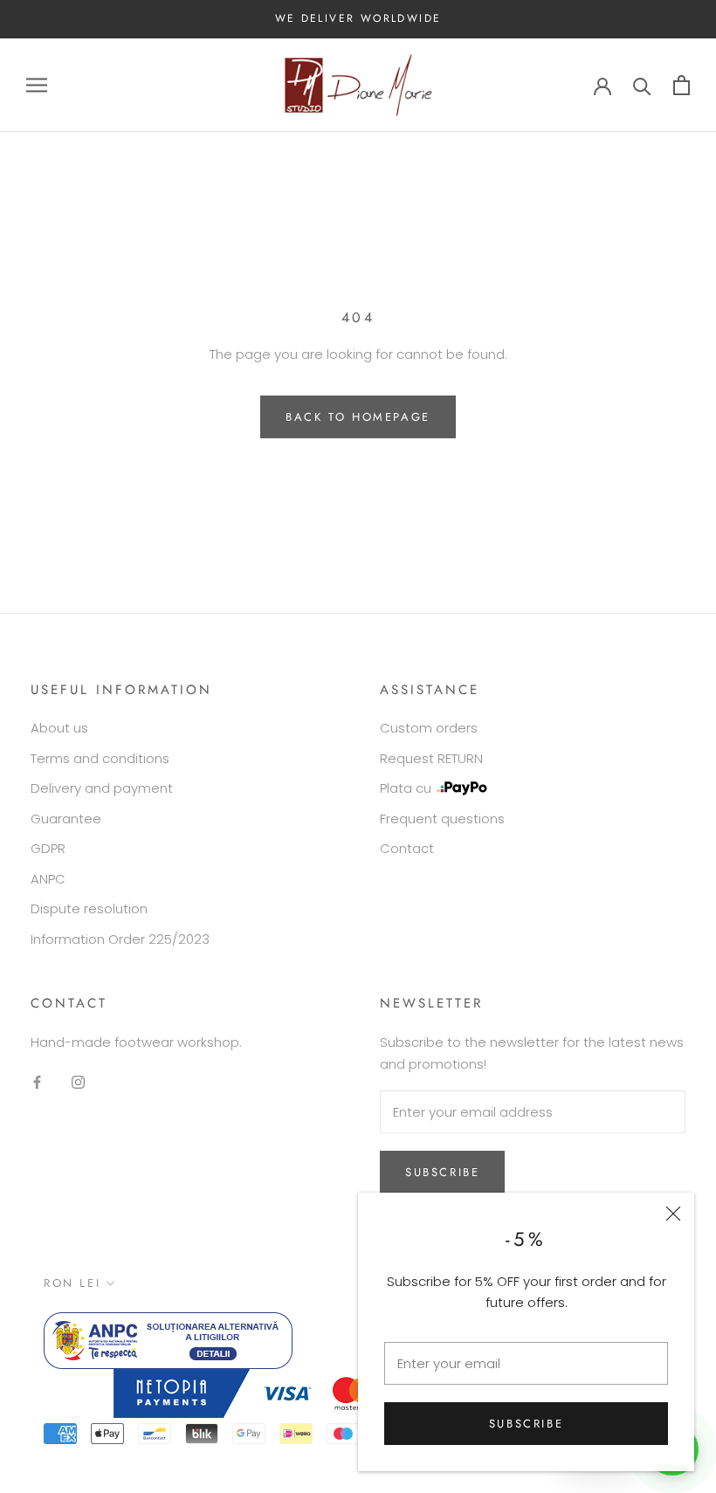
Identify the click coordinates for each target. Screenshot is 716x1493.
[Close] (673, 1213)
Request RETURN (431, 758)
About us (59, 728)
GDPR (48, 848)
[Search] (642, 85)
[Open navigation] (36, 85)
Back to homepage (358, 417)
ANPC (48, 879)
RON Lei (72, 1283)
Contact (407, 848)
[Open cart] (681, 85)
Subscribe (526, 1423)
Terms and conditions (100, 758)
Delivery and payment (102, 788)
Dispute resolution (89, 908)
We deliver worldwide (358, 18)
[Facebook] (37, 1082)
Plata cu (405, 788)
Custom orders (429, 728)
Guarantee (66, 818)
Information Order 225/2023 (120, 939)
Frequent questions (442, 818)
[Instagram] (78, 1082)
